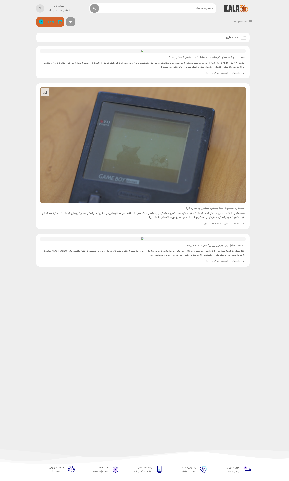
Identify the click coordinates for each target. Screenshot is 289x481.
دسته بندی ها (240, 22)
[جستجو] (94, 8)
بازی (206, 73)
